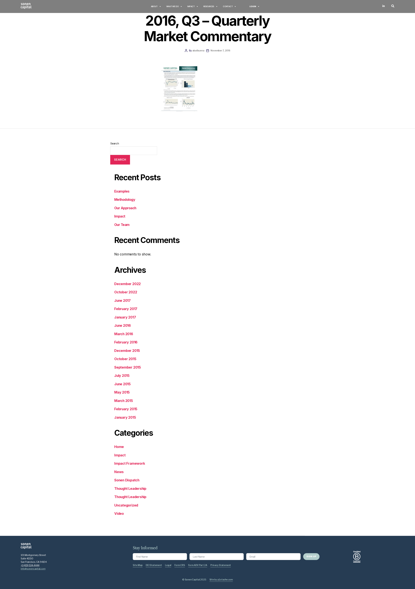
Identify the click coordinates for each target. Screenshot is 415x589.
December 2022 (127, 284)
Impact (191, 6)
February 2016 (125, 342)
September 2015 (127, 367)
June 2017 (122, 301)
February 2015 (125, 409)
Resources (208, 6)
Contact (228, 6)
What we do (172, 6)
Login (252, 6)
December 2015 (127, 351)
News (119, 472)
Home (119, 447)
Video (119, 514)
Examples (122, 191)
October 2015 (125, 359)
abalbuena (198, 50)
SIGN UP (311, 556)
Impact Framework (129, 463)
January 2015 (125, 417)
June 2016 (122, 326)
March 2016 (123, 334)
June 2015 (122, 384)
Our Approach (125, 208)
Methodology (124, 200)
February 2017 (125, 309)
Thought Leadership (130, 489)
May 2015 (122, 392)
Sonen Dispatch (126, 480)
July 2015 (122, 376)
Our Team (122, 225)
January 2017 (125, 317)
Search (114, 143)
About (154, 6)
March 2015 (123, 401)
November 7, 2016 (220, 50)
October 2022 (125, 292)
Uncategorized (126, 505)
